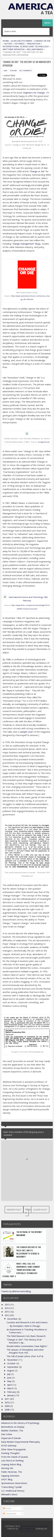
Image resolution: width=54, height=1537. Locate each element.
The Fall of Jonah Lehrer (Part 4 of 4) (25, 1356)
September (13, 1367)
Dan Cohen (6, 1434)
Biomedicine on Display (12, 1426)
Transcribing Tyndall (11, 1487)
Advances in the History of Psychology (20, 1423)
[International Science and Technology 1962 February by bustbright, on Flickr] (27, 600)
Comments (10, 1513)
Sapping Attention (10, 1475)
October (11, 1363)
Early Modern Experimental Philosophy (20, 1441)
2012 (7, 1315)
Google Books (44, 442)
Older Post (40, 1209)
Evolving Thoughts (10, 1453)
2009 (7, 1406)
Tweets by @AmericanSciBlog (16, 1291)
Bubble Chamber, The (12, 1430)
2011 (7, 1398)
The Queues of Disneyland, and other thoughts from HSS (25, 1351)
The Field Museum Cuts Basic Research (26, 1336)
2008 (7, 1409)
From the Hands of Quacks (14, 1456)
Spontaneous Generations (14, 1483)
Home (28, 1211)
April (9, 1384)
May (9, 1381)
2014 (7, 1308)
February (12, 1392)
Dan (5, 70)
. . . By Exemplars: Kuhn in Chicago (23, 1326)
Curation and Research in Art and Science (27, 1322)
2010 (7, 1402)
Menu (47, 23)
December (12, 1318)
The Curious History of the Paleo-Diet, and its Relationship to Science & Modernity (28, 1251)
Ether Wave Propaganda (13, 1449)
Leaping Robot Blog (11, 1464)
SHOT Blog (6, 1479)
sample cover (26, 731)
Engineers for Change (34, 92)
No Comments (25, 70)
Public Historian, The (11, 1471)
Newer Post (14, 1209)
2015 (7, 1304)
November (12, 1359)
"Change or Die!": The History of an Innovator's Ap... (24, 1341)
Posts (8, 1508)
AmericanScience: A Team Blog (34, 1526)
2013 (7, 1311)
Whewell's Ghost (9, 1494)
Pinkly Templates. (27, 1528)
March (10, 1388)
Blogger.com (27, 1531)
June (9, 1377)
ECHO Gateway (8, 1445)
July (9, 1374)
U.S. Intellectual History (12, 1490)
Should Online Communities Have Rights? (27, 1346)
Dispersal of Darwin (11, 1438)
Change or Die (37, 171)
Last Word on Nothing (12, 1460)
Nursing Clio (7, 1468)
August (11, 1370)
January (11, 1395)
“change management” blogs (26, 243)
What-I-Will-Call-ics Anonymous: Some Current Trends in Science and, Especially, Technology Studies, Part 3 (21, 1270)
